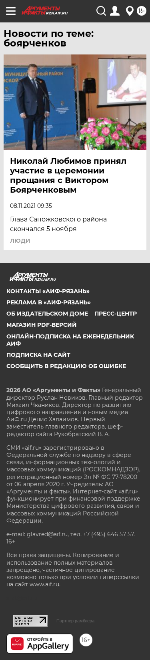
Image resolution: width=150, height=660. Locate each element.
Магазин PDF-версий (41, 324)
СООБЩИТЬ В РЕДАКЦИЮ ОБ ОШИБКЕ (66, 366)
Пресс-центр (115, 313)
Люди (20, 240)
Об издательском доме (47, 313)
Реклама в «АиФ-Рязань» (48, 302)
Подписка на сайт (38, 354)
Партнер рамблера (75, 620)
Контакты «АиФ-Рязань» (48, 291)
